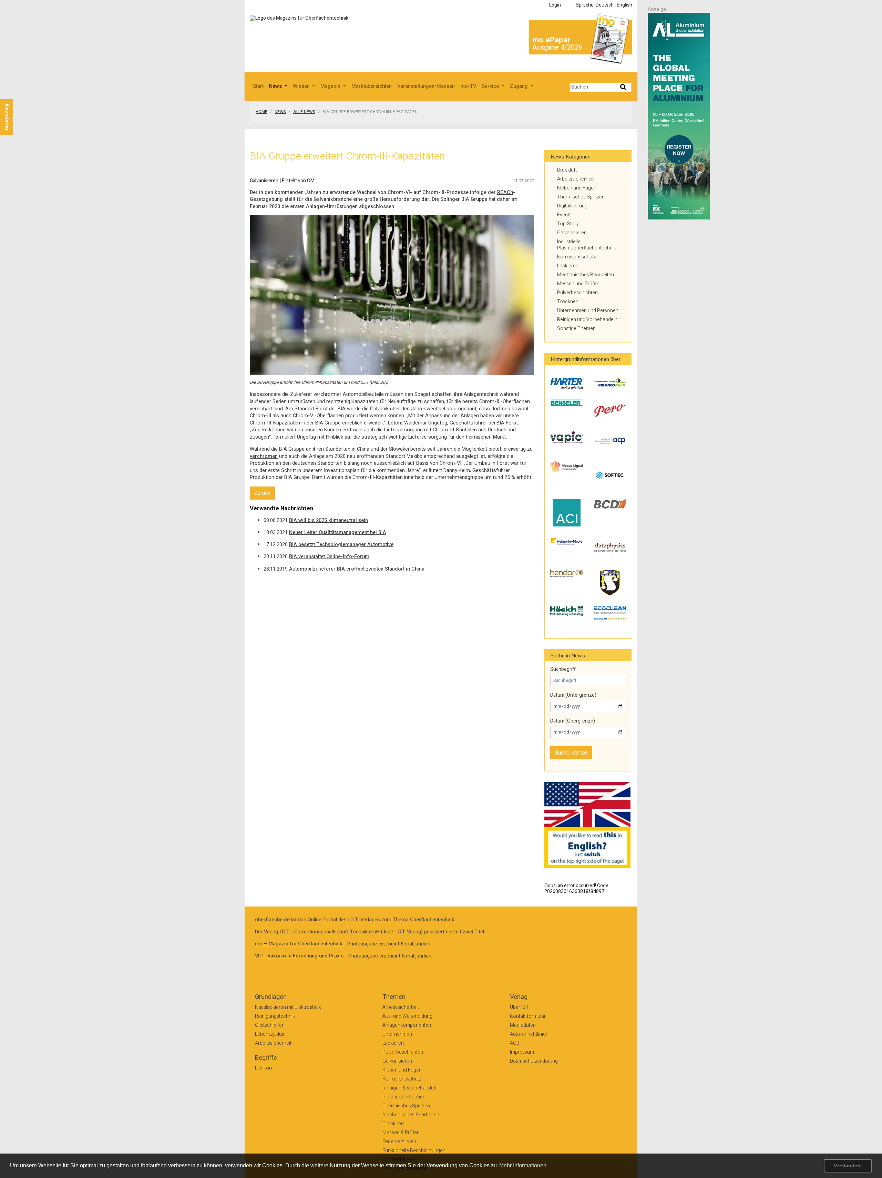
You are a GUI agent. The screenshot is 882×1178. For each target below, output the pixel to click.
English (624, 5)
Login (555, 5)
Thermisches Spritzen (581, 197)
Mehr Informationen (522, 1165)
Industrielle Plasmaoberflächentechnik (586, 245)
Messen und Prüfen (578, 283)
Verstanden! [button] (848, 1165)
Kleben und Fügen (576, 188)
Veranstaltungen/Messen (426, 86)
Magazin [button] (331, 86)
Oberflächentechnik (432, 919)
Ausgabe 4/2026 (557, 47)
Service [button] (491, 86)
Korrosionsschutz (576, 256)
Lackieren (567, 265)
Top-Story (568, 223)
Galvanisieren (572, 232)
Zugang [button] (519, 86)
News (280, 112)
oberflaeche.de (272, 919)
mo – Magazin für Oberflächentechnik (298, 943)
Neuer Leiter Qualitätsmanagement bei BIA (337, 532)
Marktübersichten (371, 86)
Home (261, 112)
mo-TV (468, 86)
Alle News (304, 112)
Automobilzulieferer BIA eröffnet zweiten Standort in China (356, 569)
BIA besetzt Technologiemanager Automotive (341, 544)
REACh (505, 192)
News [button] (276, 86)
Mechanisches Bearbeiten (585, 274)
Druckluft (567, 170)
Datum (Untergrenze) (573, 695)
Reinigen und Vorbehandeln (587, 319)
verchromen (264, 456)
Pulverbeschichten (577, 292)
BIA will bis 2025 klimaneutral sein (328, 520)
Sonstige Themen (576, 328)
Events (564, 214)
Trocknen (567, 301)
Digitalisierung (572, 205)
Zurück (262, 493)
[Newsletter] (18, 92)
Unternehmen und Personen (587, 310)
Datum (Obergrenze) (572, 721)
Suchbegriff (563, 669)
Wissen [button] (302, 86)
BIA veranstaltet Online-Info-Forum (329, 556)
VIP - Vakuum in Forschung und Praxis (299, 956)
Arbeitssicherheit (575, 179)
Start (258, 86)
